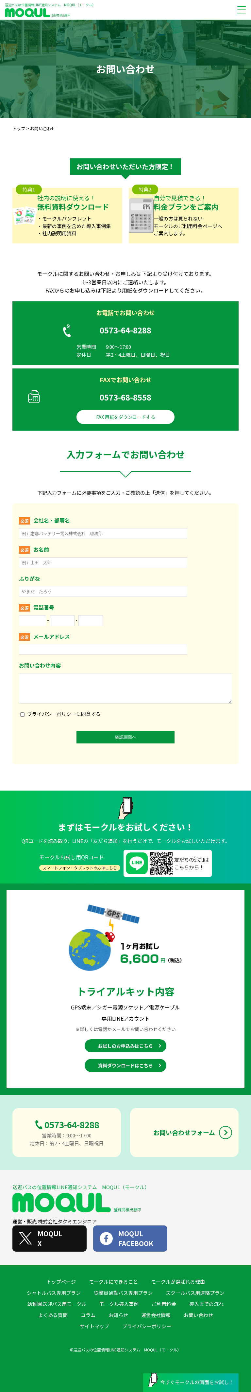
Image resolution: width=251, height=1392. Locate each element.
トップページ (61, 1281)
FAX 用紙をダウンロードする (125, 417)
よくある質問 (53, 1315)
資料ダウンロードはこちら (125, 1065)
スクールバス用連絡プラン (195, 1292)
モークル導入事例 (119, 1303)
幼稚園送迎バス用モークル (56, 1303)
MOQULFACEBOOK (135, 1238)
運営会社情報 (156, 1315)
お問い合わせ (198, 1315)
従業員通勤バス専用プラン (123, 1292)
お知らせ (118, 1315)
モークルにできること (113, 1281)
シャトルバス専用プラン (54, 1292)
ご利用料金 (164, 1303)
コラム (88, 1315)
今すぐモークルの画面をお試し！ (197, 1382)
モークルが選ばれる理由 (178, 1281)
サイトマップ (94, 1326)
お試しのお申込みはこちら (125, 1046)
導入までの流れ (206, 1303)
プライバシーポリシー (146, 1326)
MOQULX (50, 1238)
